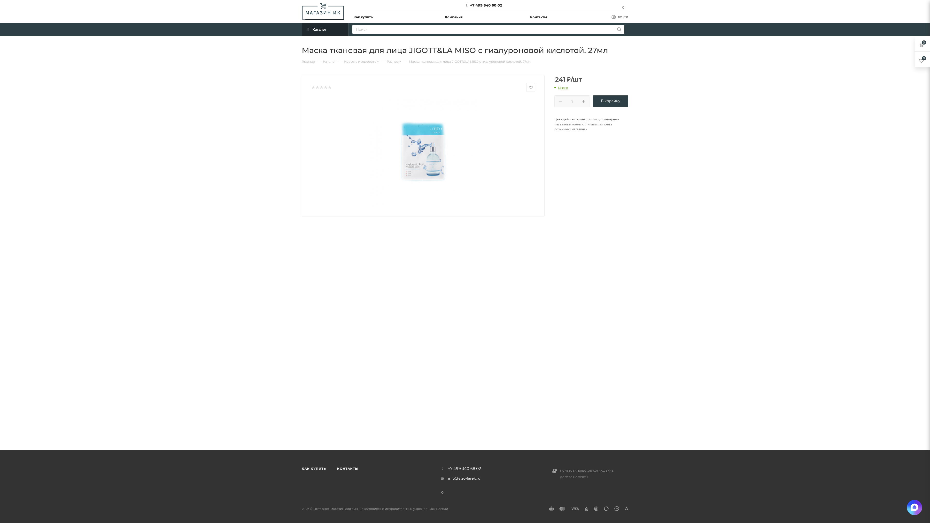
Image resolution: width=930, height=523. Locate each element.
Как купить (314, 468)
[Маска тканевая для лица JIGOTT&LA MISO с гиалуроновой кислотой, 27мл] (423, 152)
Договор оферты (574, 477)
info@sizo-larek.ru (464, 478)
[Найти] (619, 29)
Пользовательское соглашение (587, 470)
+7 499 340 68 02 (486, 5)
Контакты (347, 468)
